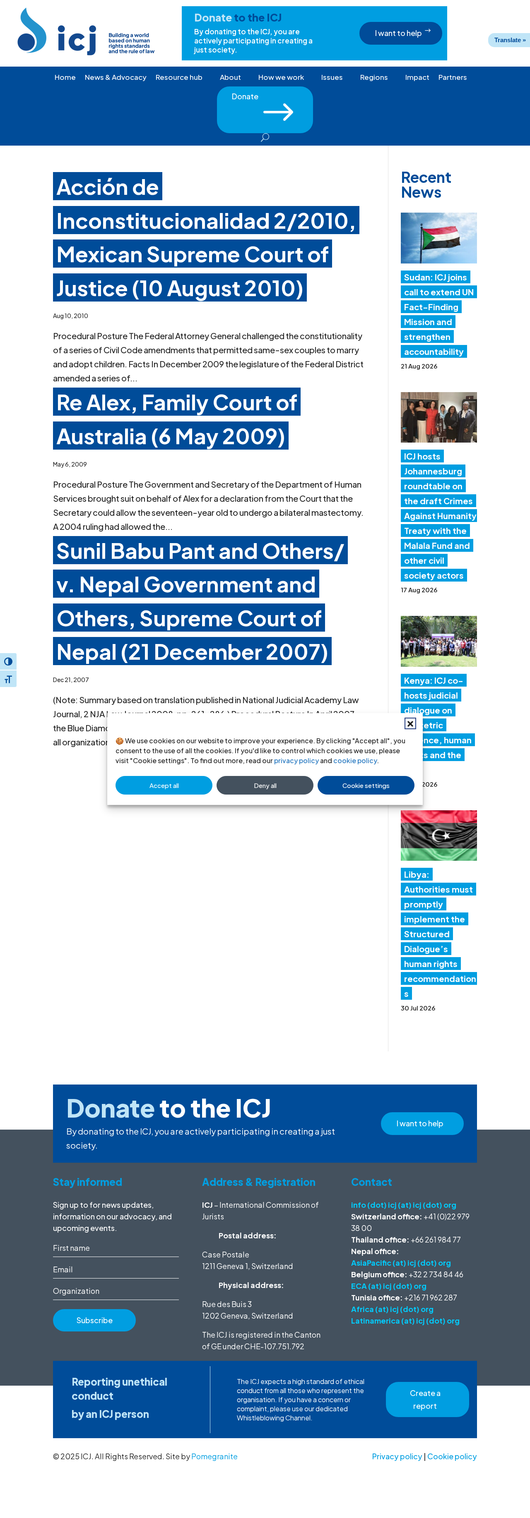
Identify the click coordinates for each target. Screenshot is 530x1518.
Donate (265, 98)
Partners (452, 77)
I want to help (398, 33)
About (230, 77)
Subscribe (95, 1320)
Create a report (425, 1399)
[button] (410, 723)
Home (65, 77)
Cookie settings (366, 785)
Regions (374, 77)
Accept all (164, 785)
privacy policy (296, 760)
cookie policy (355, 760)
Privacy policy (397, 1456)
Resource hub (179, 77)
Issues (332, 77)
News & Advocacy (116, 77)
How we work (281, 77)
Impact (417, 77)
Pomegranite (214, 1456)
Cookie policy (452, 1456)
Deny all (265, 785)
